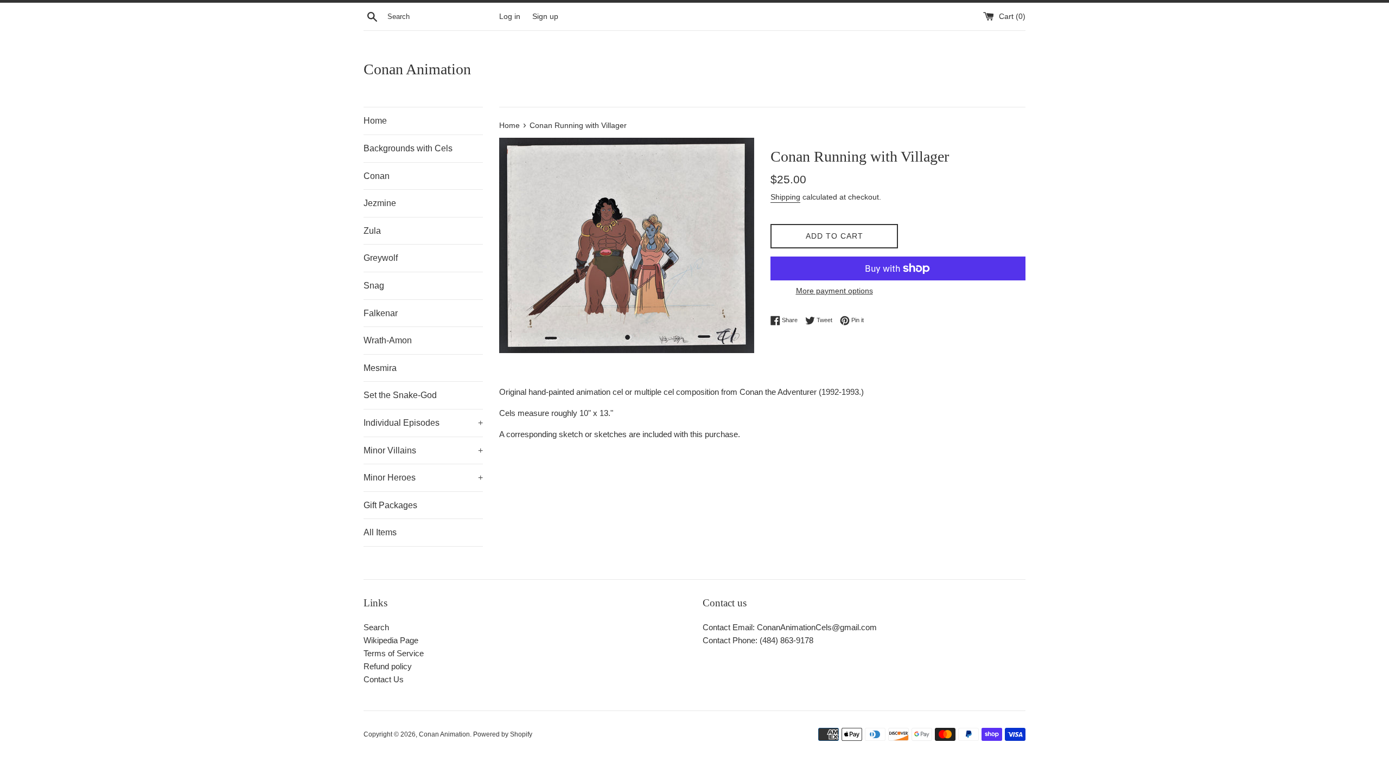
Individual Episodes (423, 422)
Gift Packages (390, 505)
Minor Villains (423, 450)
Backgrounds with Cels (408, 148)
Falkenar (381, 313)
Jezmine (380, 203)
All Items (380, 532)
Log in (509, 16)
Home (375, 120)
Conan (377, 176)
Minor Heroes (423, 477)
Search (376, 627)
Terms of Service (394, 653)
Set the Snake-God (400, 395)
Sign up (545, 16)
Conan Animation (417, 69)
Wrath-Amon (388, 340)
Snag (374, 285)
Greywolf (381, 258)
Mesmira (380, 368)
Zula (372, 230)
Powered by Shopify (502, 734)
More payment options (834, 290)
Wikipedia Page (391, 640)
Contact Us (384, 679)
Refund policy (388, 666)
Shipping (785, 197)
